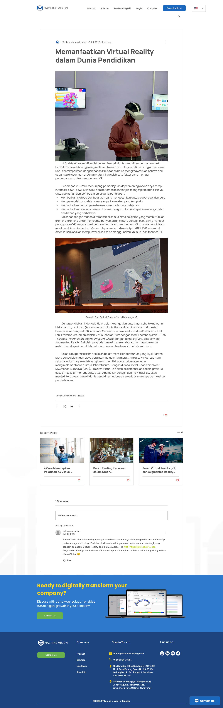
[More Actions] (166, 532)
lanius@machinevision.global (128, 653)
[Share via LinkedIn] (71, 406)
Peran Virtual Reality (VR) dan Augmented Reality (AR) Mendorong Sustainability (159, 470)
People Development (66, 395)
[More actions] (166, 42)
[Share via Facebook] (56, 406)
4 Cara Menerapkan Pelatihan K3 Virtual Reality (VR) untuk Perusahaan (57, 470)
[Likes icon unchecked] (65, 560)
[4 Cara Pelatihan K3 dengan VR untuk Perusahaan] (62, 450)
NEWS (81, 395)
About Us (81, 672)
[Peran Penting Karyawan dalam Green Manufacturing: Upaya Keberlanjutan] (111, 450)
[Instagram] (162, 653)
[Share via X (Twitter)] (64, 406)
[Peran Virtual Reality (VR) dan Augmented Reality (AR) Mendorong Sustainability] (161, 450)
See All (179, 432)
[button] (91, 8)
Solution (81, 659)
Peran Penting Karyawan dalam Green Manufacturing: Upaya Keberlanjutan (109, 470)
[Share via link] (79, 406)
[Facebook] (178, 653)
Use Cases (82, 665)
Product (81, 653)
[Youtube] (173, 653)
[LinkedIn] (167, 653)
